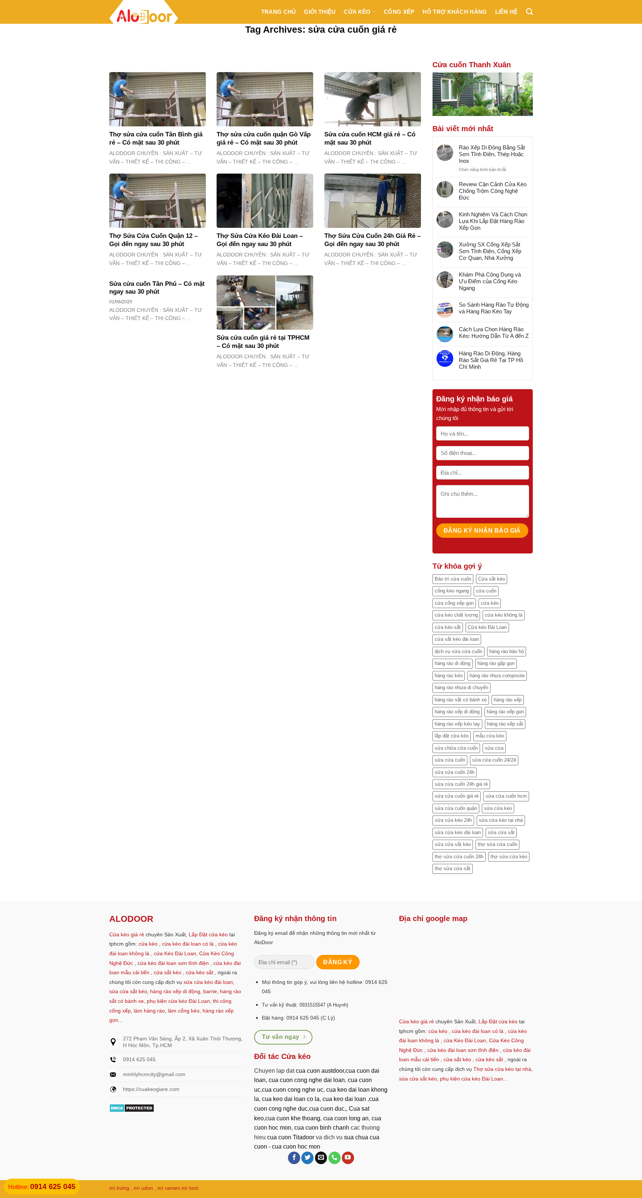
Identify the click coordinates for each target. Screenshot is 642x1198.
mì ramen (169, 1188)
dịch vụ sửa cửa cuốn (458, 651)
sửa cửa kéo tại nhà (501, 820)
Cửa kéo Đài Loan (487, 627)
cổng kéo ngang (452, 591)
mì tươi (190, 1188)
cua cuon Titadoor (290, 1137)
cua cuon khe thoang (292, 1118)
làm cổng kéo (183, 1011)
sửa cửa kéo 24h (453, 820)
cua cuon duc (326, 1108)
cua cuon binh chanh (321, 1127)
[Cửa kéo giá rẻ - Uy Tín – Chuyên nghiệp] (143, 18)
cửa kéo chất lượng (456, 615)
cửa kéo (490, 603)
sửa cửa (494, 748)
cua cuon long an (346, 1118)
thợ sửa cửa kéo (508, 856)
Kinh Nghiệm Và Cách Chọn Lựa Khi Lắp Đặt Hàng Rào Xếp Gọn (493, 221)
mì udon (143, 1188)
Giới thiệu (319, 12)
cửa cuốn (486, 591)
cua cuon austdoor (320, 1071)
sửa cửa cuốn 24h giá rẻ (461, 784)
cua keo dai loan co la (291, 1099)
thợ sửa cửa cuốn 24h (459, 856)
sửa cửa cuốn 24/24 (494, 760)
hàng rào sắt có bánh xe (461, 700)
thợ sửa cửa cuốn (497, 844)
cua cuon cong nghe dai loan (307, 1080)
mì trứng (119, 1188)
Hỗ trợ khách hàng (454, 12)
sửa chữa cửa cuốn (456, 748)
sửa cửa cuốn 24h (454, 772)
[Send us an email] (321, 1158)
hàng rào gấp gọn (496, 663)
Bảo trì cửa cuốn (453, 579)
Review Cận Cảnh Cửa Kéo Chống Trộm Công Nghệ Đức (492, 191)
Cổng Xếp (399, 12)
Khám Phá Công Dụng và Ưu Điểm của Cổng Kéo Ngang (490, 281)
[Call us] (334, 1158)
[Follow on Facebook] (294, 1158)
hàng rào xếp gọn (505, 711)
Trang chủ (278, 12)
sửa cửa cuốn (450, 760)
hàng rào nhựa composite (497, 675)
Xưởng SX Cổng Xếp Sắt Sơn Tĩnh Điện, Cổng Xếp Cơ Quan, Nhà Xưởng (490, 251)
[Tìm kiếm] (529, 12)
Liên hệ (506, 12)
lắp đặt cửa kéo (451, 736)
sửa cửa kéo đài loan (458, 832)
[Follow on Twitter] (307, 1158)
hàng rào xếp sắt (505, 724)
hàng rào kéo (449, 675)
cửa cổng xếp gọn (454, 603)
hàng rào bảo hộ (506, 651)
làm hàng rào (149, 1011)
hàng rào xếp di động (457, 711)
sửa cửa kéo (498, 808)
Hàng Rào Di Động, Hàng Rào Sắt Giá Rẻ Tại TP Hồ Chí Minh (491, 360)
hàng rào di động (452, 663)
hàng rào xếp (508, 700)
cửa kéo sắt (448, 627)
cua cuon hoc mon (296, 1146)
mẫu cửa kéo (490, 736)
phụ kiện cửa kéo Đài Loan (178, 1001)
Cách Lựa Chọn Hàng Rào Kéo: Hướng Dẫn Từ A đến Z (494, 332)
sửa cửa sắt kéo (453, 844)
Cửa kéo (357, 12)
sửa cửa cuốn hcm (506, 796)
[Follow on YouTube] (348, 1158)
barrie (210, 991)
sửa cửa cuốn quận (456, 808)
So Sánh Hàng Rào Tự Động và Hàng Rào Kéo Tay (494, 307)
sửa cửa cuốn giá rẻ (457, 796)
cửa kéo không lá (503, 615)
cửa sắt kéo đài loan (457, 639)
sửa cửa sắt (501, 832)
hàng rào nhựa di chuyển (461, 687)
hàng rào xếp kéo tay (457, 724)
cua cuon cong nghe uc (292, 1089)
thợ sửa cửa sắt (452, 868)
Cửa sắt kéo (491, 579)
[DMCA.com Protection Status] (131, 1107)
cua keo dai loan (344, 1099)
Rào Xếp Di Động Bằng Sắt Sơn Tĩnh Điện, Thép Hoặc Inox (492, 154)
